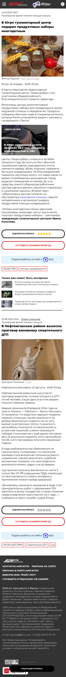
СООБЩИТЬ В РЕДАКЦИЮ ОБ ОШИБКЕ (25, 579)
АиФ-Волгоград (30, 78)
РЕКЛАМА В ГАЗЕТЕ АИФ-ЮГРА (20, 570)
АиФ (28, 382)
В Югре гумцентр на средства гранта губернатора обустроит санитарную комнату (36, 283)
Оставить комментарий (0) (33, 245)
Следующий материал (32, 669)
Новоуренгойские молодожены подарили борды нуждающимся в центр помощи (35, 293)
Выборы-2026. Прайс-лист (19, 574)
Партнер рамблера (29, 662)
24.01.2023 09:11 (10, 12)
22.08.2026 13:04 (10, 319)
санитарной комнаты (33, 197)
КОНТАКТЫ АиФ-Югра (15, 566)
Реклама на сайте (44, 566)
